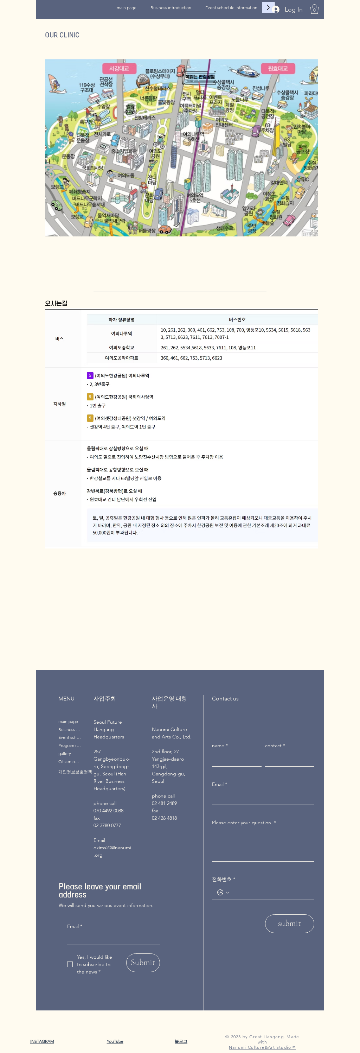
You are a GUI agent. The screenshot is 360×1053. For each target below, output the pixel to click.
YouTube (115, 1041)
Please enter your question (244, 822)
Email (74, 926)
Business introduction (69, 729)
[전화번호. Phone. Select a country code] (223, 892)
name (220, 745)
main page (68, 721)
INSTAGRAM (42, 1041)
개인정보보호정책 (75, 771)
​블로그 (181, 1041)
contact (275, 745)
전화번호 (223, 879)
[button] (314, 9)
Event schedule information (69, 737)
